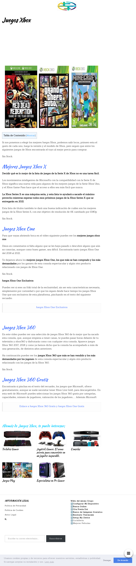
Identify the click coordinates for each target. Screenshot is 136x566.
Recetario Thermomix (83, 514)
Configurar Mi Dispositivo (86, 503)
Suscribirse (55, 538)
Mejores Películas (81, 523)
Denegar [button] (107, 560)
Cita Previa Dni (80, 509)
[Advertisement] (68, 45)
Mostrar (31, 135)
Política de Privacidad (15, 505)
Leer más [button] (49, 562)
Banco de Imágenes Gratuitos (88, 512)
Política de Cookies (14, 510)
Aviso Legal (10, 514)
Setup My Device (81, 517)
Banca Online (79, 506)
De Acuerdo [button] (123, 560)
